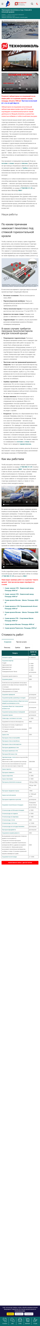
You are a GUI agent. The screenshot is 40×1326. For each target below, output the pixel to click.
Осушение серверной (8, 694)
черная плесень (25, 444)
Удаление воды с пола (9, 757)
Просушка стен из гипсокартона (11, 744)
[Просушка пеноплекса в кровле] (20, 22)
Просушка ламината (8, 772)
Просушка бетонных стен (9, 754)
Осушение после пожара (9, 857)
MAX (20, 190)
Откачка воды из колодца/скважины (13, 826)
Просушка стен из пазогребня (11, 738)
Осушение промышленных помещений (13, 712)
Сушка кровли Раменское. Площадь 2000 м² (21, 628)
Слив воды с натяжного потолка (12, 718)
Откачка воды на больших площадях (13, 810)
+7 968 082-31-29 (26, 188)
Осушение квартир (7, 660)
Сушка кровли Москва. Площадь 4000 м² (19, 624)
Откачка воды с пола (8, 820)
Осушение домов (7, 679)
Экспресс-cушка (7, 657)
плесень (25, 163)
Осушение (7, 642)
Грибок (25, 168)
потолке (4, 163)
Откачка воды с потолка (9, 823)
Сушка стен (5, 734)
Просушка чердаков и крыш (10, 790)
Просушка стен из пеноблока (11, 741)
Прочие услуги (21, 642)
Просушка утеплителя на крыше (11, 782)
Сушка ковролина (7, 775)
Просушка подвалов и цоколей (11, 799)
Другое (27, 647)
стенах (11, 163)
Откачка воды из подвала (10, 813)
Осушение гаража (7, 715)
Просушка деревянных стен (10, 747)
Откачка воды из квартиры (10, 816)
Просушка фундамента (9, 829)
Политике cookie (20, 1311)
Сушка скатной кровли (9, 795)
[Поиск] (32, 4)
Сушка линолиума (7, 779)
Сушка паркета (6, 769)
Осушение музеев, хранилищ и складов (13, 697)
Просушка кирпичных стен (10, 750)
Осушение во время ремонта (10, 833)
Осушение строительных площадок (12, 805)
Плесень (7, 647)
